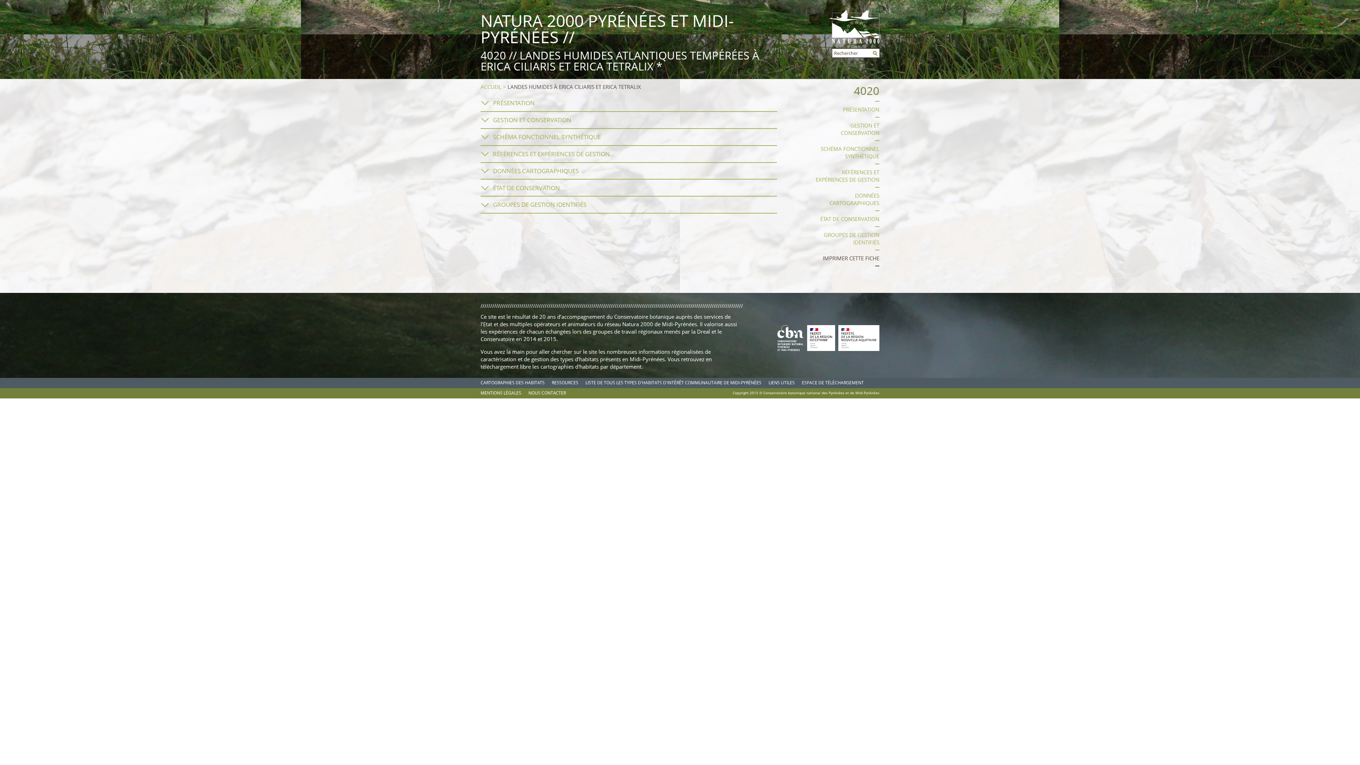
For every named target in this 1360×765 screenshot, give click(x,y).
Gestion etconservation (860, 129)
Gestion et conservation (532, 120)
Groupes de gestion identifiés (539, 204)
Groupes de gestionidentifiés (851, 238)
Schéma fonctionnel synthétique (547, 137)
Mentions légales (501, 393)
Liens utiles (782, 383)
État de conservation (526, 188)
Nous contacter (547, 393)
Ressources (565, 383)
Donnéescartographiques (854, 199)
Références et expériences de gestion (551, 154)
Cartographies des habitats (513, 383)
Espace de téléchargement (833, 383)
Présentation (514, 103)
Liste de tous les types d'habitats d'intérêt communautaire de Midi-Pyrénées (673, 383)
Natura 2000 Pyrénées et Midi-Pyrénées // (607, 29)
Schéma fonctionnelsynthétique (850, 152)
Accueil (491, 86)
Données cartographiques (536, 171)
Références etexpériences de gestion (847, 176)
